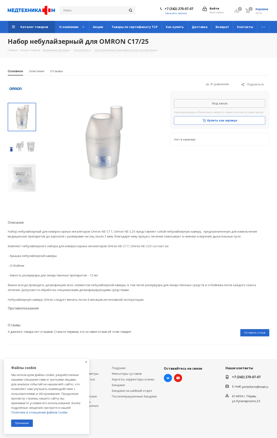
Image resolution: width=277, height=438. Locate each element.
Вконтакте (168, 378)
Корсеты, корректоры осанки (133, 379)
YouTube (178, 378)
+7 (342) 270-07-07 (179, 8)
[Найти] (130, 10)
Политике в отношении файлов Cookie (39, 412)
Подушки (119, 368)
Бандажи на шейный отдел (132, 391)
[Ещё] (263, 27)
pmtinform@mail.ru (255, 387)
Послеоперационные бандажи (134, 396)
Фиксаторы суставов (127, 373)
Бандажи (118, 385)
